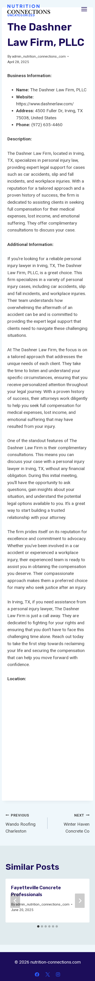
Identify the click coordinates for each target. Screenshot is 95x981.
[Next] (80, 900)
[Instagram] (58, 974)
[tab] (38, 926)
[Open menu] (84, 9)
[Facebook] (37, 974)
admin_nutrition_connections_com (39, 56)
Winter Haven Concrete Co (76, 823)
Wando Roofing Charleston (21, 823)
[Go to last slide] (15, 900)
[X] (47, 974)
